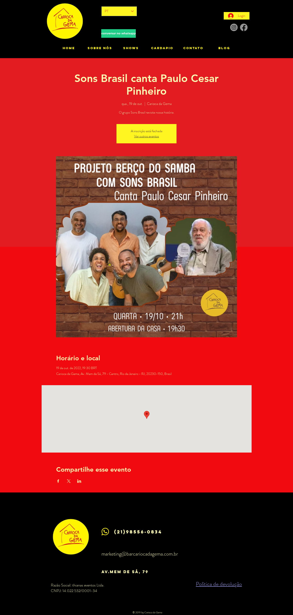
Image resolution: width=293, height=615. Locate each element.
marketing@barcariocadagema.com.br (139, 553)
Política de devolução (219, 584)
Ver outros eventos (146, 136)
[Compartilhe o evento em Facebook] (58, 481)
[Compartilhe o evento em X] (69, 481)
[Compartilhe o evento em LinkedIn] (79, 481)
